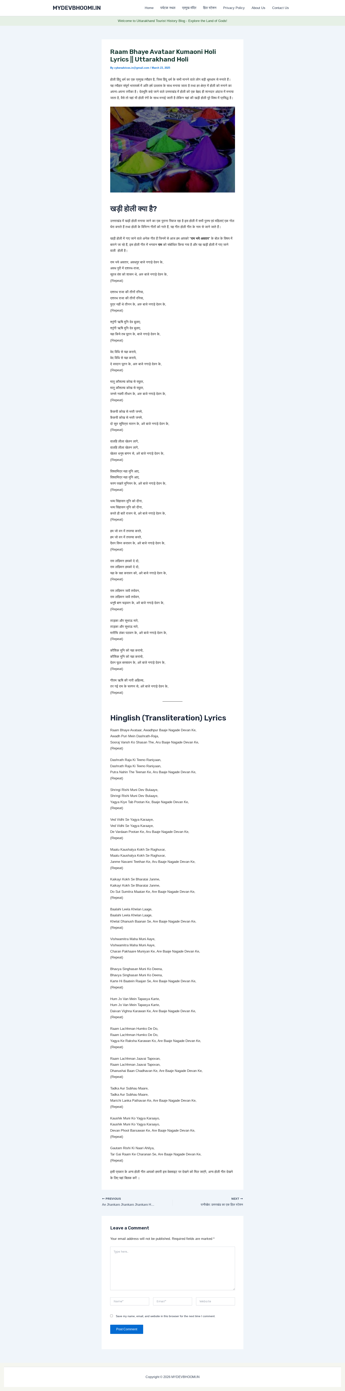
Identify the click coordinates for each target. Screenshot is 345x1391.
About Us (258, 8)
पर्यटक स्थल (167, 8)
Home (149, 8)
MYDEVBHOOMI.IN (77, 8)
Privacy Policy (234, 8)
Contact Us (280, 8)
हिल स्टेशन (209, 8)
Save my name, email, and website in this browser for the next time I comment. (165, 1316)
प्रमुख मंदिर (189, 8)
